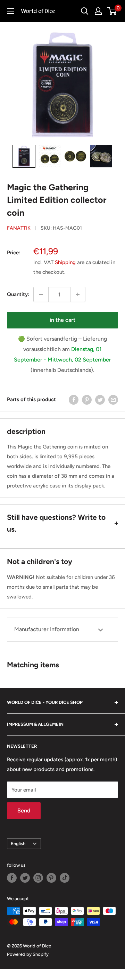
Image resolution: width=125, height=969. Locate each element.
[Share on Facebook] (73, 400)
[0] (112, 11)
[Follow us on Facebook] (12, 878)
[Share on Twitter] (100, 400)
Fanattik (19, 228)
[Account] (98, 11)
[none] (23, 156)
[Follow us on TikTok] (64, 878)
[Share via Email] (113, 400)
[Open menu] (10, 11)
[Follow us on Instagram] (38, 878)
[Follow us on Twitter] (25, 878)
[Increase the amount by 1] (77, 294)
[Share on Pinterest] (87, 400)
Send (23, 810)
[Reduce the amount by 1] (41, 294)
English (18, 843)
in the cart (62, 320)
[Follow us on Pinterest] (51, 878)
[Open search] (85, 11)
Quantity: (18, 294)
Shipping (65, 262)
